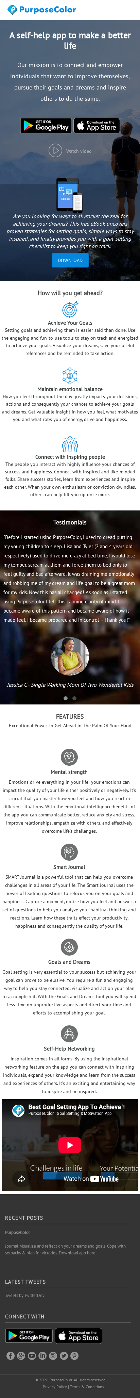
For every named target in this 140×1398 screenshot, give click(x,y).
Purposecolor (43, 11)
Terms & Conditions (87, 1386)
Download (70, 260)
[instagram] (53, 1356)
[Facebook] (10, 1356)
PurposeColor (17, 1232)
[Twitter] (64, 1356)
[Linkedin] (42, 1356)
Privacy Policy (55, 1386)
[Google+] (21, 1356)
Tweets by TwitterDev (25, 1295)
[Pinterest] (74, 1356)
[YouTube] (32, 1356)
